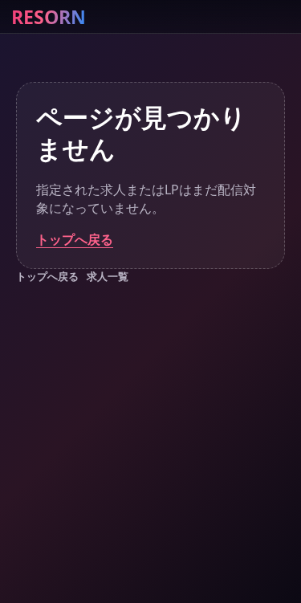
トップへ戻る (74, 239)
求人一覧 (107, 276)
